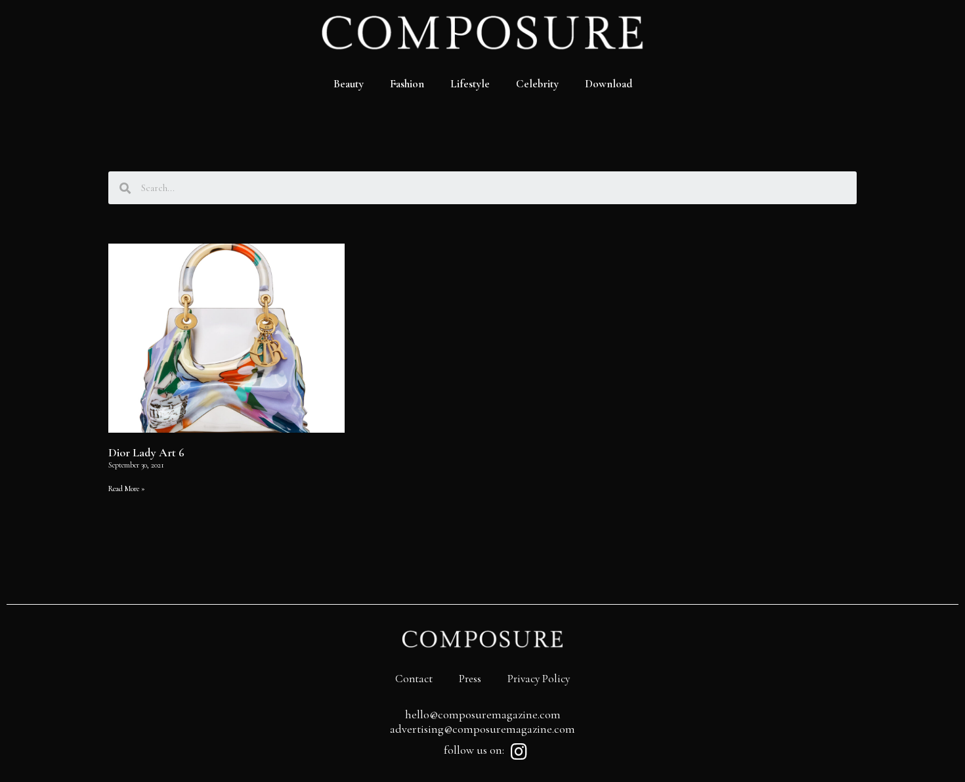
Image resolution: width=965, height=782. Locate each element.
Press (470, 678)
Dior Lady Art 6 (146, 452)
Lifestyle (470, 84)
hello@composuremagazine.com (483, 714)
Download (608, 84)
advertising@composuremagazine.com (482, 729)
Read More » (126, 488)
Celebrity (537, 84)
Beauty (348, 84)
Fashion (407, 84)
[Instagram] (518, 752)
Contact (414, 678)
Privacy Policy (538, 678)
